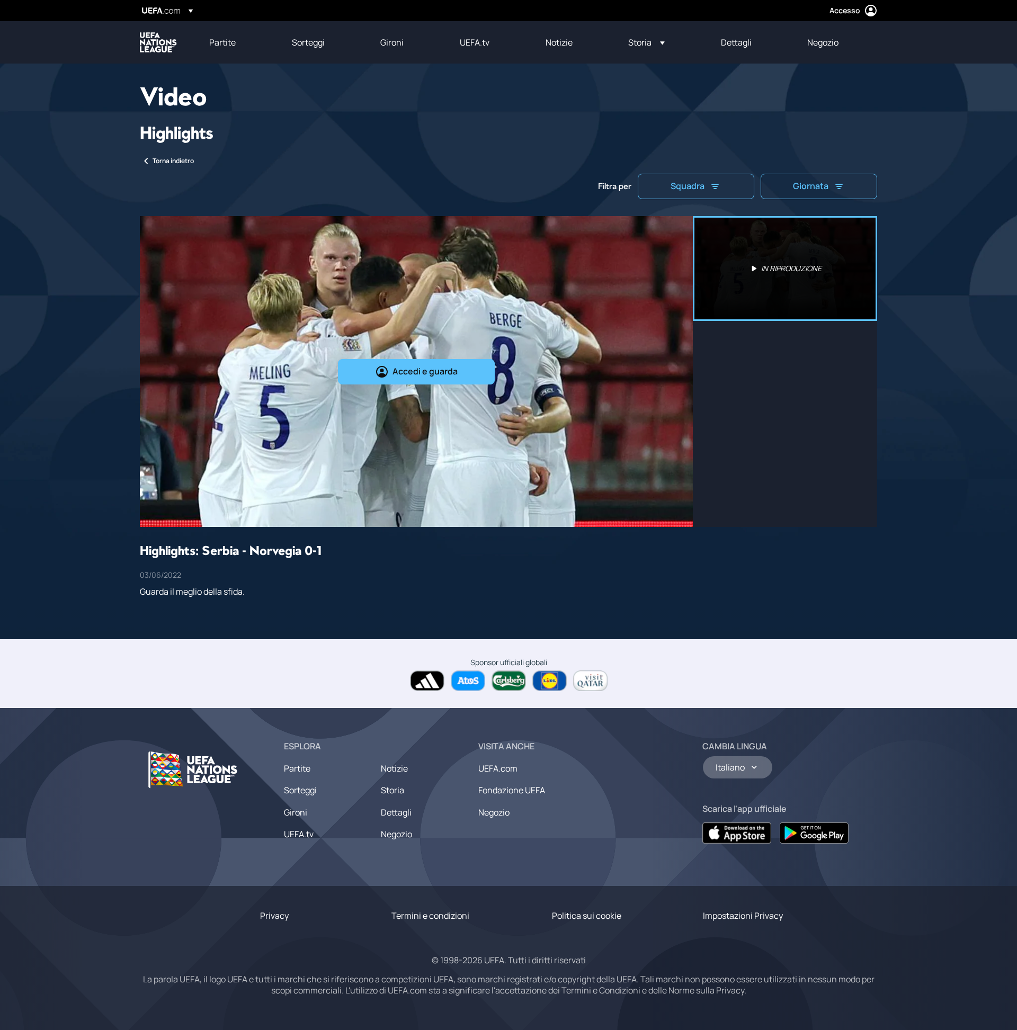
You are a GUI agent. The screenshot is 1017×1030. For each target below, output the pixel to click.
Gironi (295, 812)
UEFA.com (498, 768)
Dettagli (396, 812)
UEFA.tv (299, 834)
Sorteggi (300, 790)
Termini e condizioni (430, 915)
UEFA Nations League (158, 42)
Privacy (274, 915)
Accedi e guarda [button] (425, 371)
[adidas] (427, 680)
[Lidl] (549, 680)
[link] (222, 42)
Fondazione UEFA (511, 790)
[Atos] (468, 680)
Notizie (394, 768)
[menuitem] (237, 42)
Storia (392, 790)
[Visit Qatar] (590, 680)
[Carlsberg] (509, 680)
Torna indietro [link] (173, 160)
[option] (785, 268)
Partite (297, 768)
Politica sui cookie (586, 915)
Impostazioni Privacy (743, 915)
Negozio (396, 834)
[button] (646, 42)
